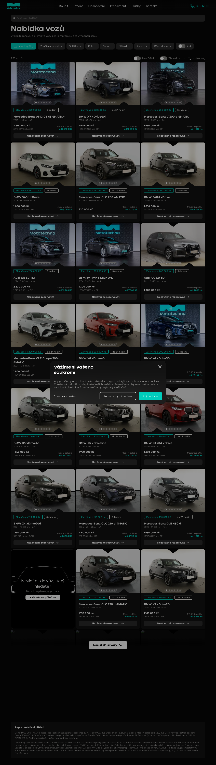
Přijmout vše (150, 396)
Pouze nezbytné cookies (118, 396)
